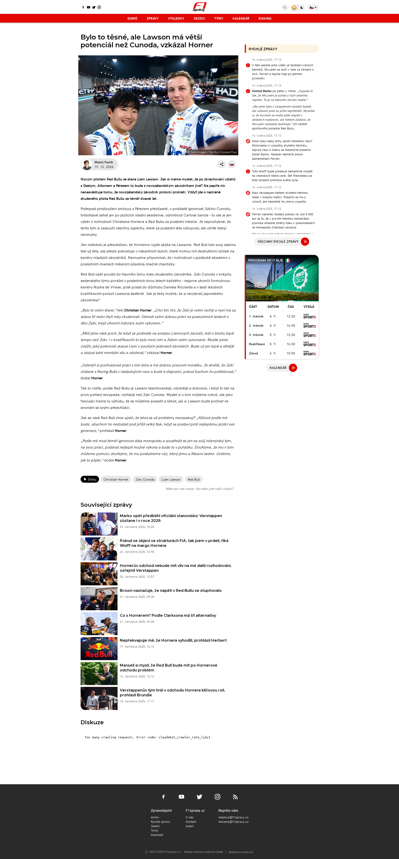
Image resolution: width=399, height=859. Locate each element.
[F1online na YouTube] (88, 7)
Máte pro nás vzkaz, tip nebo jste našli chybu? (199, 488)
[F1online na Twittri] (94, 7)
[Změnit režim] (298, 7)
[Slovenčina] (232, 164)
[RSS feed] (236, 799)
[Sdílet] (222, 164)
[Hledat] (285, 7)
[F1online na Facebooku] (83, 7)
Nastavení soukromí (241, 852)
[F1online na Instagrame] (99, 7)
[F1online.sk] (199, 7)
